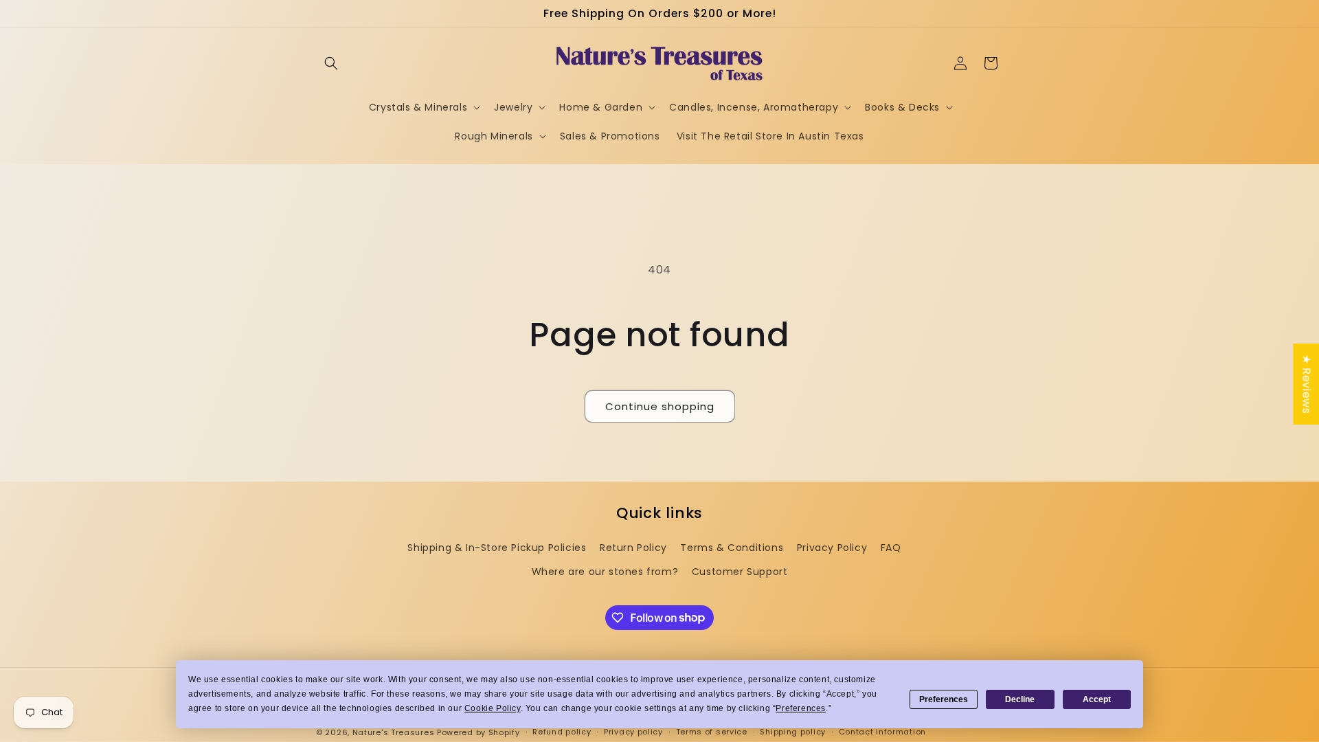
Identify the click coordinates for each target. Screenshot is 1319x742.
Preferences (943, 699)
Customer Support (740, 571)
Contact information (882, 731)
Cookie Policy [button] (492, 708)
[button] (331, 63)
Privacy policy (633, 731)
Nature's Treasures (393, 732)
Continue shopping (659, 406)
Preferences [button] (801, 708)
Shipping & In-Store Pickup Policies (496, 547)
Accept (1097, 699)
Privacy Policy (832, 547)
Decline (1020, 699)
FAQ (891, 547)
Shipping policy (793, 731)
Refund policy (561, 731)
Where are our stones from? (605, 571)
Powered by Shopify (478, 732)
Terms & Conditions (731, 547)
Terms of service (711, 731)
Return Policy (633, 547)
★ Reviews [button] (1306, 384)
